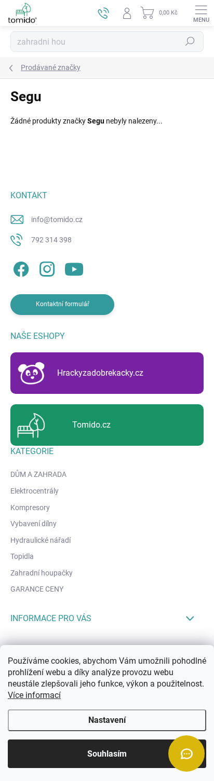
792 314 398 (51, 240)
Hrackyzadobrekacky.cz (100, 373)
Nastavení (107, 720)
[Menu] (201, 13)
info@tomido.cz (57, 219)
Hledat (190, 41)
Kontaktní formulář (62, 304)
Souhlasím (107, 754)
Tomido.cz (91, 425)
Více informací (34, 695)
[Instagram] (45, 267)
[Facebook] (19, 267)
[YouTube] (74, 267)
